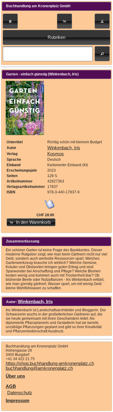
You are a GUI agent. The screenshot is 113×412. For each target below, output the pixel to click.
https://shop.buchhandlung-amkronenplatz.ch (50, 363)
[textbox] (48, 53)
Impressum (17, 400)
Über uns (15, 376)
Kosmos (55, 153)
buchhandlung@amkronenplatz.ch (39, 368)
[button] (10, 21)
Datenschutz (19, 392)
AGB (11, 386)
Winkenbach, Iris (63, 147)
